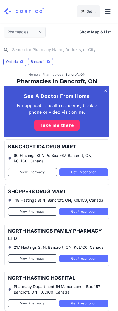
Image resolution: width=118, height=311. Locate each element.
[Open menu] (108, 11)
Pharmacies (51, 74)
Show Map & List (95, 32)
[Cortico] (24, 11)
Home (33, 74)
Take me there (57, 125)
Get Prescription (83, 172)
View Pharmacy (32, 172)
